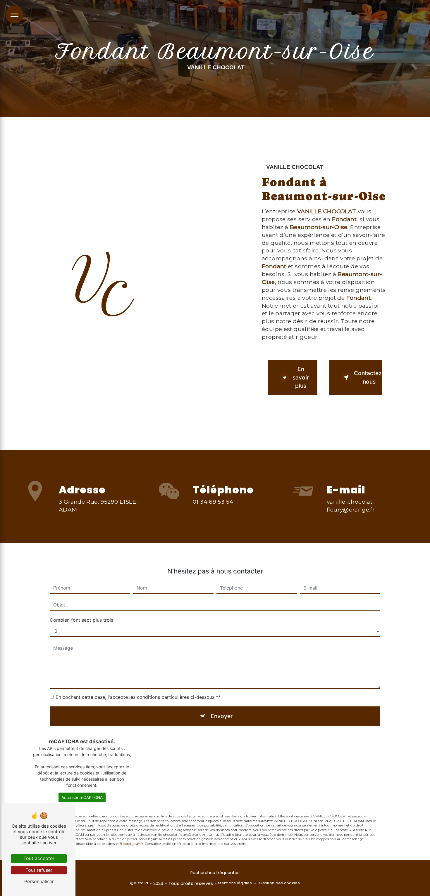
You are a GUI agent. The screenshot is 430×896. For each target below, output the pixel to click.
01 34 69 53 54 (213, 501)
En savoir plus (301, 377)
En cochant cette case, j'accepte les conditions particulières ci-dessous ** (138, 697)
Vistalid (141, 883)
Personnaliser (39, 881)
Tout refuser (38, 870)
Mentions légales (235, 883)
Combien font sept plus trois (81, 620)
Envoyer (222, 716)
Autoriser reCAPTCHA (82, 797)
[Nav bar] (14, 14)
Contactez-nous (368, 377)
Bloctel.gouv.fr (131, 844)
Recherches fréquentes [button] (215, 873)
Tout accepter (38, 858)
